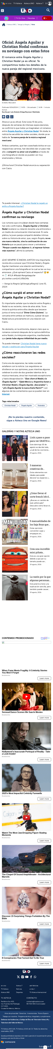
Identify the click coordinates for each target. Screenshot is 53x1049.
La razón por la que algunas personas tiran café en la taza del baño (40, 578)
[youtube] (26, 977)
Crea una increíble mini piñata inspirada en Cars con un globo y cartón (40, 550)
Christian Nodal (10, 405)
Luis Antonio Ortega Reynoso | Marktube (25, 112)
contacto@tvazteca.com (35, 1001)
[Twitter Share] (7, 116)
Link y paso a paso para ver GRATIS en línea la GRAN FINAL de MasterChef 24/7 (40, 439)
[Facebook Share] (3, 116)
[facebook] (31, 977)
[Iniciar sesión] (50, 3)
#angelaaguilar (28, 275)
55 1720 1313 (30, 1004)
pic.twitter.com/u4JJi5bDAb (15, 278)
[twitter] (18, 977)
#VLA (10, 275)
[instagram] (22, 977)
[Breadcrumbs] (4, 24)
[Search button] (48, 10)
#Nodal (17, 275)
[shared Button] (11, 116)
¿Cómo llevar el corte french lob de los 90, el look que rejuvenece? (40, 495)
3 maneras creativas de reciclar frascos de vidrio (40, 467)
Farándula (41, 405)
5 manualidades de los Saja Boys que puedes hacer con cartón (40, 522)
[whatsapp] (35, 977)
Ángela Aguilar (26, 405)
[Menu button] (5, 10)
